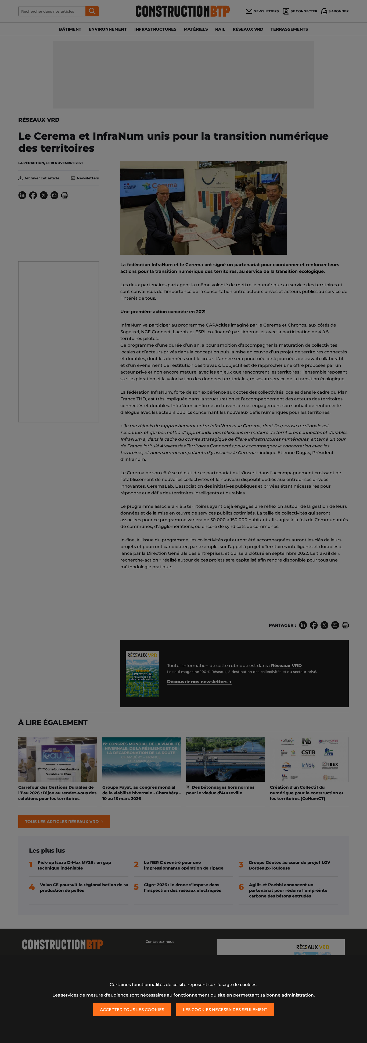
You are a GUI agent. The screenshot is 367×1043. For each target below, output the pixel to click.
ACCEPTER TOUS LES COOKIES (132, 1009)
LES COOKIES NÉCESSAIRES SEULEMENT (225, 1009)
